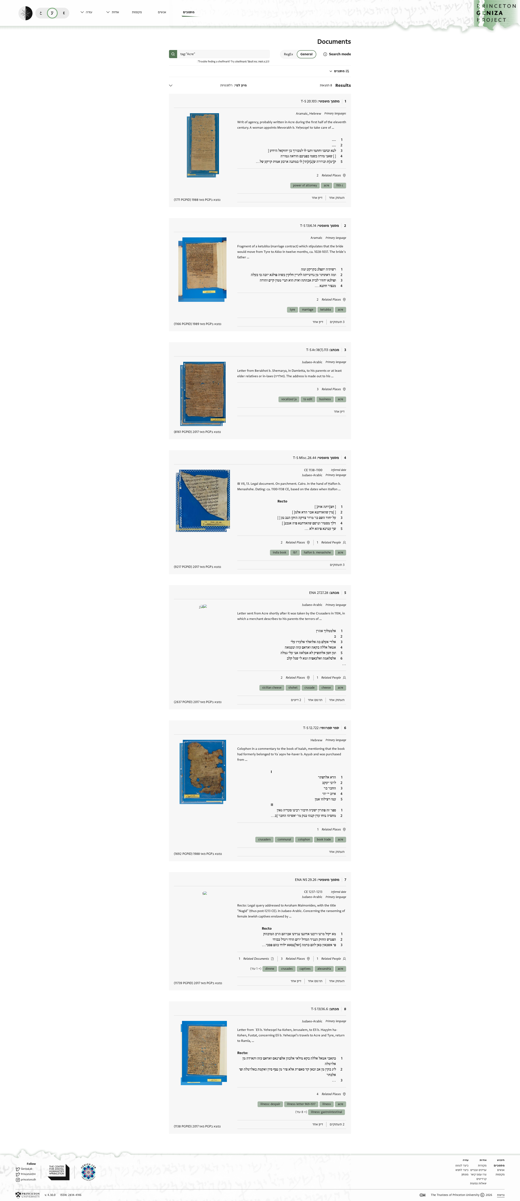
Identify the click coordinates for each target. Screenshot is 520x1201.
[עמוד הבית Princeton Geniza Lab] (85, 1172)
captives (305, 969)
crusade (309, 688)
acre (326, 185)
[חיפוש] (173, 54)
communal (284, 839)
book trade (324, 839)
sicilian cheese (272, 688)
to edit (307, 399)
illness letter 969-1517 (301, 1104)
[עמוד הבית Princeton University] (27, 1195)
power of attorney (305, 185)
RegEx (288, 54)
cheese (326, 688)
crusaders (264, 839)
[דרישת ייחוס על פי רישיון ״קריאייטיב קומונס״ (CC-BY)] (422, 1195)
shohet (293, 688)
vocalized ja (289, 399)
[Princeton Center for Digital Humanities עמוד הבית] (55, 1172)
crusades (287, 969)
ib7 (295, 552)
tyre (292, 310)
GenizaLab (26, 1169)
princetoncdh (28, 1179)
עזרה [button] (89, 12)
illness (326, 1104)
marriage (307, 310)
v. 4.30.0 (50, 1195)
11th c (339, 185)
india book (279, 552)
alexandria (324, 969)
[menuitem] (195, 14)
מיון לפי (241, 85)
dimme (269, 969)
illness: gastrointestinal (326, 1112)
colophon (304, 839)
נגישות (501, 1195)
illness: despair (270, 1104)
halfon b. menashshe (317, 552)
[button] (497, 15)
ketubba (325, 310)
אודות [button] (115, 12)
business (325, 399)
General (306, 54)
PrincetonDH (28, 1174)
